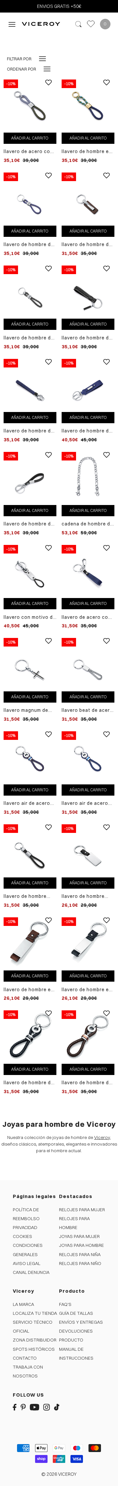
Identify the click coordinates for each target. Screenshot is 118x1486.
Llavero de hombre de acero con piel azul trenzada (29, 244)
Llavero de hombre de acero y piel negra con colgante (87, 338)
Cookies (22, 1236)
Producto (71, 1340)
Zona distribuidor (34, 1340)
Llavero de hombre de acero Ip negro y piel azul (29, 431)
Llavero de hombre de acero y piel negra (29, 524)
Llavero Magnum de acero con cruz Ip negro (26, 710)
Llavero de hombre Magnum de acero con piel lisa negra (30, 896)
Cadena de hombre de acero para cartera (87, 524)
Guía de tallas (76, 1313)
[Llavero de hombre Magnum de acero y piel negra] (88, 850)
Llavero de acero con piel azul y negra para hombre (87, 617)
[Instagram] (46, 1407)
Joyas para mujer (79, 1236)
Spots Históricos (34, 1349)
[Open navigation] (12, 24)
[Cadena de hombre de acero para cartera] (88, 478)
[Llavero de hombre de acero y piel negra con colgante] (88, 291)
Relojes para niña (80, 1254)
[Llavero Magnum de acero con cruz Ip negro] (30, 664)
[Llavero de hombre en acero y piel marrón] (30, 943)
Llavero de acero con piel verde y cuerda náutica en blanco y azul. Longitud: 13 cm (28, 151)
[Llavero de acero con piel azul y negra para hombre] (88, 571)
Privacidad (25, 1227)
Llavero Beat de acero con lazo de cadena (87, 710)
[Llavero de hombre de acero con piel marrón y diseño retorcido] (88, 198)
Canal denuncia (31, 1272)
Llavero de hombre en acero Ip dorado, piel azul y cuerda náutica (87, 151)
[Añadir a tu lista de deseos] (48, 87)
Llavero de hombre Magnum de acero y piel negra (85, 896)
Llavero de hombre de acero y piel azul (87, 431)
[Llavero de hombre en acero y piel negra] (88, 943)
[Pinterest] (23, 1407)
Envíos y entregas (81, 1322)
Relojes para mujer (82, 1209)
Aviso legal (26, 1263)
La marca (23, 1304)
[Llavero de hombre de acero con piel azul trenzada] (30, 198)
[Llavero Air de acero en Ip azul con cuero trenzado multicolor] (30, 757)
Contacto (25, 1358)
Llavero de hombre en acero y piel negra (87, 990)
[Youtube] (34, 1407)
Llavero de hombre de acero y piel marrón (87, 1083)
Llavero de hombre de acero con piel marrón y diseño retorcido (88, 244)
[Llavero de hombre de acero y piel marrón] (88, 1036)
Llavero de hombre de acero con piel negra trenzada (29, 338)
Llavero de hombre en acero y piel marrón (29, 990)
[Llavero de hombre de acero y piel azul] (88, 385)
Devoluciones (76, 1331)
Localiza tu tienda (35, 1313)
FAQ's (65, 1304)
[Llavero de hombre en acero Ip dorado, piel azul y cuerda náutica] (88, 105)
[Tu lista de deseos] (90, 24)
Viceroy (102, 1137)
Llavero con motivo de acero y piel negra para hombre (30, 617)
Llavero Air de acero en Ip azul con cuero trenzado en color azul (86, 803)
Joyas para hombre (81, 1245)
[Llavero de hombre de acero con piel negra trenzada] (30, 291)
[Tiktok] (56, 1407)
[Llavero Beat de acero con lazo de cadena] (88, 664)
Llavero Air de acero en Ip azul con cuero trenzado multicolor (28, 803)
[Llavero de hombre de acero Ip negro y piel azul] (30, 385)
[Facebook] (14, 1407)
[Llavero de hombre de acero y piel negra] (30, 478)
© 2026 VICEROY (59, 1474)
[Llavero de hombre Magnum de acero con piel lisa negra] (30, 850)
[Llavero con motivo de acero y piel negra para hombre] (30, 571)
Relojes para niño (80, 1263)
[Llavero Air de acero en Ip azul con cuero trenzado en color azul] (88, 757)
